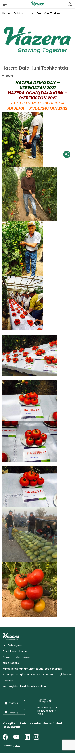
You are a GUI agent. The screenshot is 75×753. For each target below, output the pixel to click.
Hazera (6, 13)
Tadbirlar (18, 13)
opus (17, 745)
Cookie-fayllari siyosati (17, 657)
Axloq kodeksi (11, 663)
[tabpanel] (37, 38)
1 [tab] (37, 53)
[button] (5, 4)
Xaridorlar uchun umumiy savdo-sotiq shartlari (32, 669)
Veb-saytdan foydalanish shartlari (24, 686)
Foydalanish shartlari (15, 651)
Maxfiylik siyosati (13, 645)
